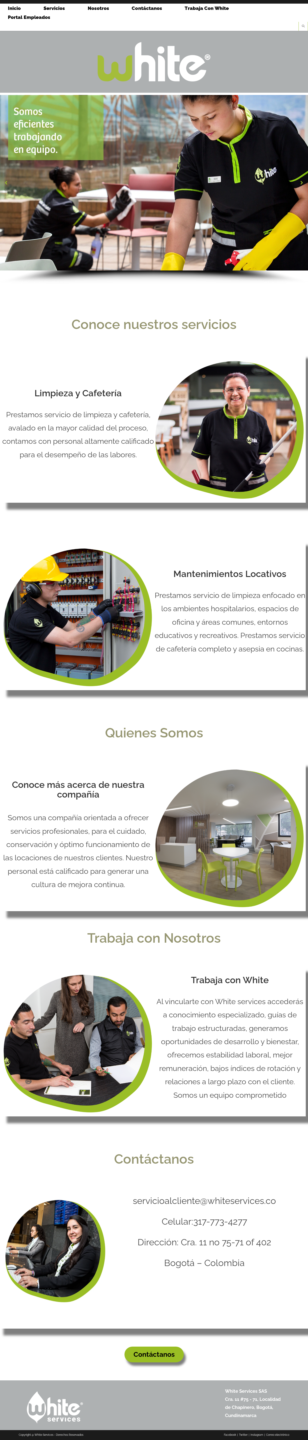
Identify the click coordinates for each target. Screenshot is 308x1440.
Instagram (257, 1434)
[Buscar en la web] (303, 26)
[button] (6, 182)
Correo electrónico (277, 1434)
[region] (154, 189)
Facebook (230, 1434)
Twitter (243, 1434)
